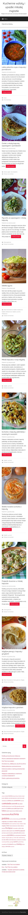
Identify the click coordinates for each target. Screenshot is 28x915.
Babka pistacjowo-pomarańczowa (11, 766)
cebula (6, 798)
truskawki (10, 844)
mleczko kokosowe (13, 825)
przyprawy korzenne (21, 835)
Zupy (5, 98)
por (15, 835)
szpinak (16, 841)
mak (8, 821)
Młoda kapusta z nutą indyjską (13, 360)
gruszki (3, 808)
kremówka (6, 814)
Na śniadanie (14, 172)
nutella (7, 830)
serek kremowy (22, 837)
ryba (10, 837)
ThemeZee (23, 912)
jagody (12, 808)
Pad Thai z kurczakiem (8, 761)
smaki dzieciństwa (12, 839)
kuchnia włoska (12, 818)
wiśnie (23, 844)
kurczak (23, 819)
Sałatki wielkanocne (7, 311)
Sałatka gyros (7, 286)
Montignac (9, 828)
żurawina (12, 846)
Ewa (3, 867)
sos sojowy (23, 839)
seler (17, 837)
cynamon (17, 800)
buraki (3, 798)
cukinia (9, 800)
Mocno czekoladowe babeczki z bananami (13, 758)
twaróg (19, 844)
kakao (4, 811)
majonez (4, 821)
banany (10, 796)
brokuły (20, 796)
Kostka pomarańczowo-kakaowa (11, 756)
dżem (10, 806)
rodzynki (7, 837)
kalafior (7, 811)
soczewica (19, 839)
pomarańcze (4, 835)
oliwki (13, 830)
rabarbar (3, 837)
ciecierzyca (4, 800)
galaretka (19, 806)
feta (15, 806)
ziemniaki (8, 846)
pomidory (10, 835)
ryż (12, 837)
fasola (13, 806)
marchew (19, 821)
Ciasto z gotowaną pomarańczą (10, 778)
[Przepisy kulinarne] (14, 906)
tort (6, 844)
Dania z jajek (7, 172)
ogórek (10, 830)
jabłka (9, 808)
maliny (15, 821)
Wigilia (22, 680)
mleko (18, 825)
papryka (22, 830)
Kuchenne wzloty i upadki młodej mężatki (14, 7)
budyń (23, 796)
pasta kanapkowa (10, 832)
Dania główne (7, 242)
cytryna (22, 800)
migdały (4, 825)
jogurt (18, 808)
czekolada (6, 803)
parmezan (4, 832)
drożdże (4, 806)
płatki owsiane (22, 832)
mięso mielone (20, 823)
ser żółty (3, 839)
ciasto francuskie (20, 798)
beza (17, 796)
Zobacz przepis (7, 92)
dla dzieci (20, 803)
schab (15, 837)
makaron (11, 821)
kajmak (21, 808)
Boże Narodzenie (8, 309)
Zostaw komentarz (8, 174)
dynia (7, 806)
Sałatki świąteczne (18, 309)
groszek (22, 806)
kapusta (11, 811)
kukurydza (18, 818)
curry (12, 800)
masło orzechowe (13, 823)
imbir (6, 808)
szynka (19, 841)
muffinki (19, 828)
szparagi (11, 841)
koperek (20, 811)
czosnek (14, 804)
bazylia (14, 796)
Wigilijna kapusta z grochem (12, 707)
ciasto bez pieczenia (12, 798)
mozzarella (15, 828)
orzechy (17, 830)
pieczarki (16, 832)
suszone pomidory (5, 841)
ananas (3, 796)
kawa (14, 811)
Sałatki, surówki (16, 311)
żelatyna (3, 846)
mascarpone (5, 823)
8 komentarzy (7, 100)
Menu (6, 19)
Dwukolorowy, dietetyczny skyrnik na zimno (14, 763)
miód (7, 825)
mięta (24, 823)
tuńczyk (14, 844)
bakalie (6, 796)
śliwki (7, 839)
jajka (15, 808)
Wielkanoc (4, 313)
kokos (17, 811)
